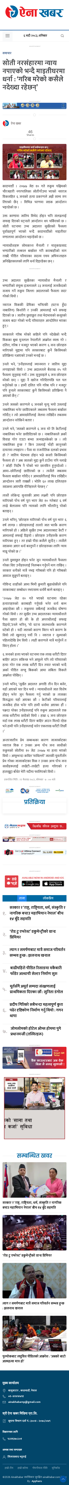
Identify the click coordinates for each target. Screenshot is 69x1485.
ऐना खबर (16, 123)
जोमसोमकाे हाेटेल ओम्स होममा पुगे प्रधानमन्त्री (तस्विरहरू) (36, 1031)
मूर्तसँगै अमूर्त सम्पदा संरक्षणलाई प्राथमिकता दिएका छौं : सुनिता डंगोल (36, 989)
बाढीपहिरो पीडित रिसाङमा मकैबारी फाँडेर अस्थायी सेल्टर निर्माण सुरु (36, 971)
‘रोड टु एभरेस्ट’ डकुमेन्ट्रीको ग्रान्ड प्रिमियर (33, 934)
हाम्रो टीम (9, 1468)
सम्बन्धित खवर (34, 1156)
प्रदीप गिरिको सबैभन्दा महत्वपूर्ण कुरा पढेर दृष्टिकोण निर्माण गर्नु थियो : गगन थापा (36, 1010)
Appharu (37, 1481)
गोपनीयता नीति (39, 1468)
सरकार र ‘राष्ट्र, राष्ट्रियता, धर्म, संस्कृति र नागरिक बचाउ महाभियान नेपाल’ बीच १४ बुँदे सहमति (37, 913)
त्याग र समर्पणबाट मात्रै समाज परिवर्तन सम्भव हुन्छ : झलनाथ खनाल (37, 952)
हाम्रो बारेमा (23, 1468)
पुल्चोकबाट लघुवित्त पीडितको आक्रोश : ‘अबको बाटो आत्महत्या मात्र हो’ (34, 1359)
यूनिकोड (56, 1468)
